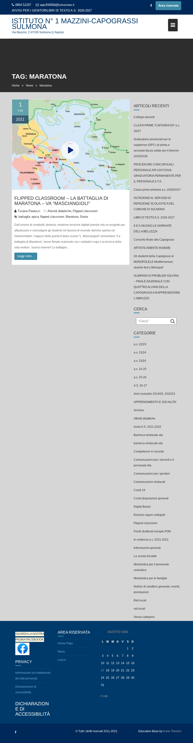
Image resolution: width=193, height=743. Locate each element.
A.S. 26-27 (140, 385)
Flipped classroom (85, 211)
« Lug (103, 696)
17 (102, 670)
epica (35, 216)
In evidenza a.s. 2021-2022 (151, 539)
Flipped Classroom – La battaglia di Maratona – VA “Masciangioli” (61, 201)
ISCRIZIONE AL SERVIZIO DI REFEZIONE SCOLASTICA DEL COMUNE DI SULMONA (154, 203)
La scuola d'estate (145, 556)
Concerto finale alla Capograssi (154, 239)
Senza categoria (144, 617)
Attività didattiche (59, 211)
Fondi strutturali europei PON (152, 531)
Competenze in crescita (149, 451)
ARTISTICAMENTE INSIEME (152, 248)
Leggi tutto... (25, 256)
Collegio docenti (144, 117)
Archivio (139, 410)
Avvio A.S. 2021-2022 (147, 426)
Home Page (65, 643)
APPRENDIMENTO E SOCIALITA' (155, 402)
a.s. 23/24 (140, 352)
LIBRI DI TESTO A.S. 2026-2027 (69, 10)
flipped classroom (52, 216)
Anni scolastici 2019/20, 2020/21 (154, 393)
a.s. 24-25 (140, 369)
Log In (62, 659)
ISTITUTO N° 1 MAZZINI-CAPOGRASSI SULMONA (75, 23)
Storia (84, 216)
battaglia (24, 216)
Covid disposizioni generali (151, 498)
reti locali (139, 608)
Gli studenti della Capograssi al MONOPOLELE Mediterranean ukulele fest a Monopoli (154, 262)
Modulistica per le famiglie (150, 578)
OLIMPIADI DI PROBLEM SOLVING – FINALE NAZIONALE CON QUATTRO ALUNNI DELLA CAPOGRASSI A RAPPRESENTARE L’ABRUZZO (157, 287)
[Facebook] (151, 5)
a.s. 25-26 (140, 377)
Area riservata (168, 5)
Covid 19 (139, 490)
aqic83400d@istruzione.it (57, 5)
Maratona (72, 216)
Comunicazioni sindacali (149, 482)
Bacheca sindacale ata (148, 435)
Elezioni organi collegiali (149, 515)
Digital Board (142, 506)
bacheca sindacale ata (148, 443)
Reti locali (140, 600)
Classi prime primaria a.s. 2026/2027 (157, 189)
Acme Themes (172, 731)
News (61, 651)
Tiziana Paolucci (29, 211)
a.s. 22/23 (140, 344)
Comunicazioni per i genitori (152, 473)
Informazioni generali (147, 548)
